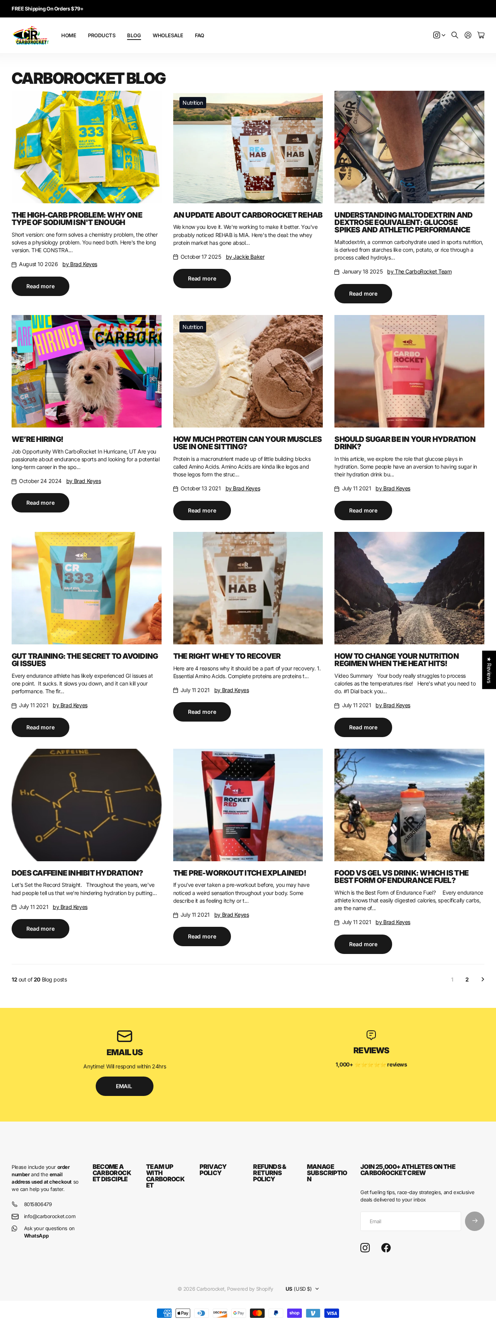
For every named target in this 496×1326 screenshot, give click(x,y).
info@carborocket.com (50, 1216)
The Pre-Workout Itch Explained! (239, 873)
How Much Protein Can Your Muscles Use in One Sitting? (247, 442)
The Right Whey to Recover (227, 656)
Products (101, 35)
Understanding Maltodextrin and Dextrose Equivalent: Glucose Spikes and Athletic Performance (403, 222)
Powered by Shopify (250, 1289)
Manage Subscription (327, 1173)
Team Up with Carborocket (165, 1176)
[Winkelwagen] (480, 35)
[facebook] (386, 1248)
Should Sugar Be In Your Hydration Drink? (404, 442)
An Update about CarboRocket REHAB (248, 215)
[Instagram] (365, 1248)
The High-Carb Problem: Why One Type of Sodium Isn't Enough (77, 218)
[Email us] (125, 1036)
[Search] (454, 35)
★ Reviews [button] (489, 670)
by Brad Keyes (79, 264)
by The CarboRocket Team (419, 271)
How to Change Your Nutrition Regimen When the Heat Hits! (396, 659)
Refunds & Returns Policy (269, 1173)
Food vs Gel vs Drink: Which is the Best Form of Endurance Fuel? (401, 876)
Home (68, 35)
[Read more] (439, 35)
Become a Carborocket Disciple (112, 1173)
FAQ (200, 35)
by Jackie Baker (245, 256)
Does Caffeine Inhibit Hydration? (77, 873)
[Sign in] (468, 35)
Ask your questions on (49, 1232)
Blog (134, 35)
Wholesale (168, 35)
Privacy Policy (213, 1170)
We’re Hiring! (37, 439)
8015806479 (38, 1204)
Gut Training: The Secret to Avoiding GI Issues (85, 659)
